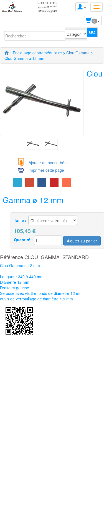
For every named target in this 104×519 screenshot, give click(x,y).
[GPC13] (6, 52)
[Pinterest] (54, 182)
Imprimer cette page (46, 170)
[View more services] (66, 182)
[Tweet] (17, 182)
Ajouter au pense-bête (48, 162)
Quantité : (23, 239)
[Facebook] (41, 182)
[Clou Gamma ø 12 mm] (33, 143)
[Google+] (29, 182)
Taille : (20, 220)
